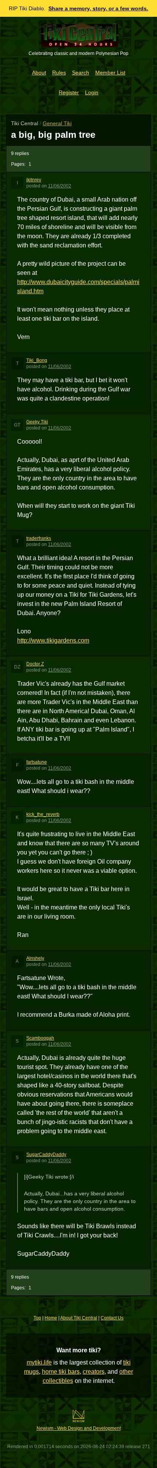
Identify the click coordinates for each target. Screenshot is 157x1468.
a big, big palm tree (53, 134)
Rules (59, 72)
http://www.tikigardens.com (53, 640)
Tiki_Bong (36, 360)
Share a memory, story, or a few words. (98, 8)
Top (37, 1318)
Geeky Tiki (37, 422)
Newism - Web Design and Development (79, 1428)
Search (80, 72)
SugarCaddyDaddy (46, 1154)
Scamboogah (40, 1038)
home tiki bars (61, 1371)
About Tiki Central (78, 1318)
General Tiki (57, 123)
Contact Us (112, 1318)
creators (93, 1371)
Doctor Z (35, 664)
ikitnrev (33, 179)
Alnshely (35, 958)
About (39, 72)
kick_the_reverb (42, 814)
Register (69, 92)
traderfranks (38, 538)
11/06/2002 (59, 186)
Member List (110, 72)
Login (91, 92)
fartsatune (36, 762)
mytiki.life (39, 1362)
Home (51, 1318)
